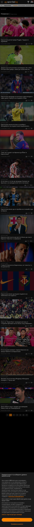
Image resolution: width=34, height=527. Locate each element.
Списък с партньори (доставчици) (12, 514)
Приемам (17, 519)
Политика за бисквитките (16, 496)
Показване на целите (17, 524)
